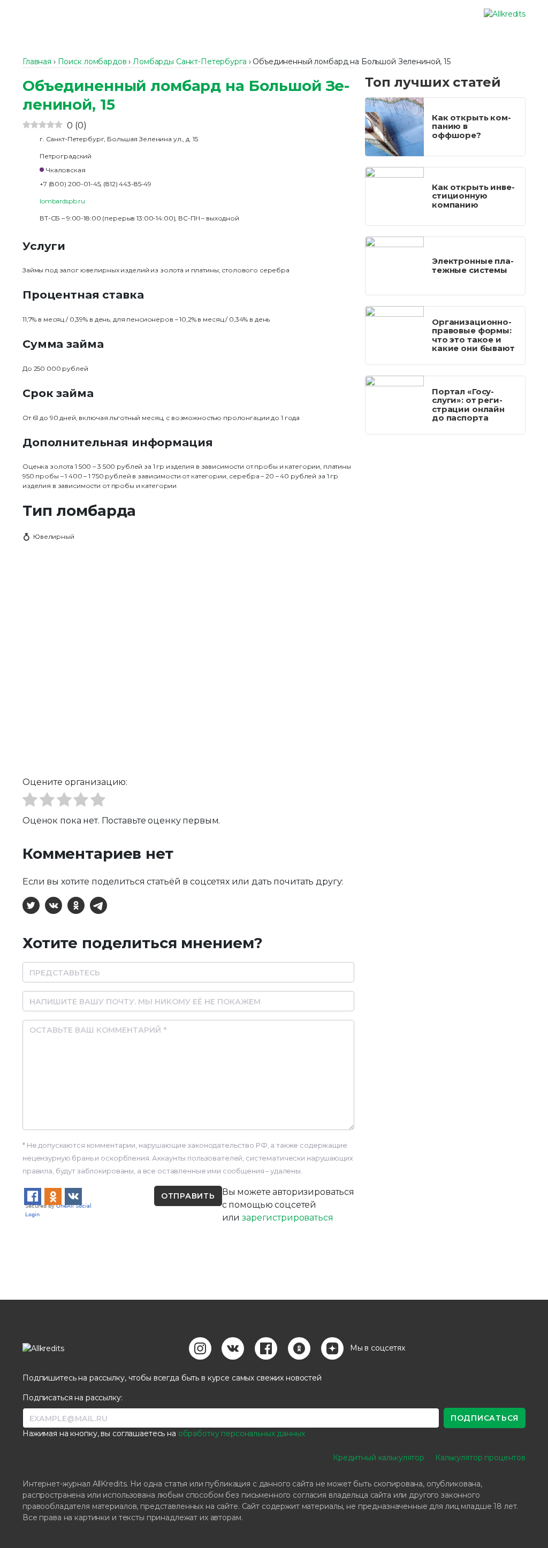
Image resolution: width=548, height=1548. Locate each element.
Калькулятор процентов (480, 1457)
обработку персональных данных (241, 1433)
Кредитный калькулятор (378, 1457)
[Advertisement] (445, 512)
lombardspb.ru (62, 201)
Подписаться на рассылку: (72, 1397)
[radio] (29, 801)
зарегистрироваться (287, 1218)
